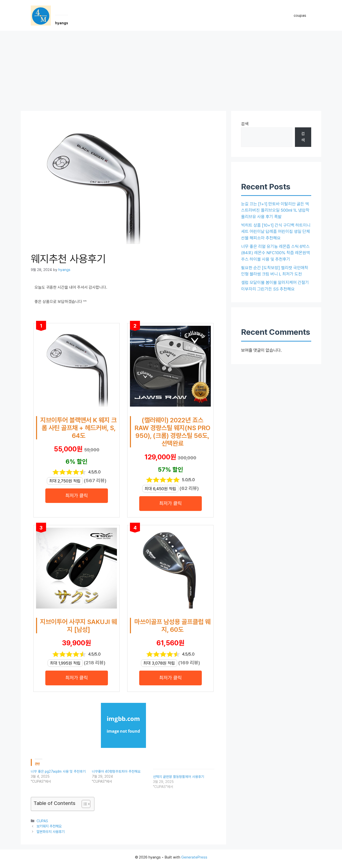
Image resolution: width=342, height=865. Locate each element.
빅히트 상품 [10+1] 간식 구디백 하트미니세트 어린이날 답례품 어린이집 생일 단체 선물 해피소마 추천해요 (275, 231)
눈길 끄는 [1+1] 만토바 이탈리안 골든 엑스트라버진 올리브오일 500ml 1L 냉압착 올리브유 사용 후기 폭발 (275, 210)
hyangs (61, 23)
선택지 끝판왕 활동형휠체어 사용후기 (178, 777)
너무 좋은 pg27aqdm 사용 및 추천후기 (58, 771)
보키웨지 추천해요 (49, 826)
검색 (245, 123)
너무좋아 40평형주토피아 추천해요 (116, 771)
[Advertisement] (171, 68)
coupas (300, 15)
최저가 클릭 (76, 495)
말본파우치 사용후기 (51, 831)
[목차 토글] (83, 804)
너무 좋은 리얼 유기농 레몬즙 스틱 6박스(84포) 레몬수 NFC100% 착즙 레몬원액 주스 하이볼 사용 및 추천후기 (275, 253)
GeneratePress (194, 857)
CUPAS (42, 821)
